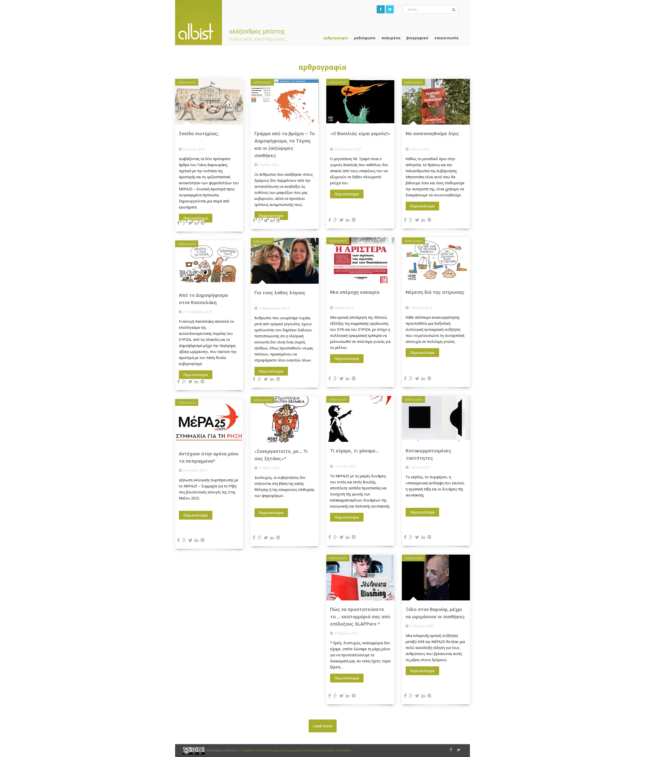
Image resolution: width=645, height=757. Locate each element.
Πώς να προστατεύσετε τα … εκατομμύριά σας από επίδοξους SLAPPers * (360, 616)
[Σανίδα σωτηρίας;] (209, 101)
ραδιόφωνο (364, 37)
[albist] (198, 21)
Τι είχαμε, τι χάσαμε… (354, 451)
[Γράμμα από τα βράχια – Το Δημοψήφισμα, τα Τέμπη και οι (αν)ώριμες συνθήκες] (285, 101)
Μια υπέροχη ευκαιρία (354, 292)
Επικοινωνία (446, 37)
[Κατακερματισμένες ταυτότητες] (436, 418)
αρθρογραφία (335, 37)
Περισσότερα (347, 194)
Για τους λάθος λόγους (279, 293)
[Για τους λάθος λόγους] (285, 260)
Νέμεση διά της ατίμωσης (435, 292)
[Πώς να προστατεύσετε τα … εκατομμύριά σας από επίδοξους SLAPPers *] (360, 577)
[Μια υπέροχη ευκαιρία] (360, 260)
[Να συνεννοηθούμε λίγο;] (436, 101)
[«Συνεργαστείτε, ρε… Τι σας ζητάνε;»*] (285, 419)
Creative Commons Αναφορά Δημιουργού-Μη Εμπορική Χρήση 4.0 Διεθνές (296, 750)
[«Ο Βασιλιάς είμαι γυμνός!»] (360, 101)
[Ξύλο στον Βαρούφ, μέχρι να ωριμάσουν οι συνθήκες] (436, 577)
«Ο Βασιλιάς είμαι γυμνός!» (360, 133)
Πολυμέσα (390, 37)
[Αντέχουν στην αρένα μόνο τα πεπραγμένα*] (209, 421)
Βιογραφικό (417, 37)
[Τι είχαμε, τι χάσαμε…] (360, 418)
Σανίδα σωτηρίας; (199, 133)
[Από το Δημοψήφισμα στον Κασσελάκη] (209, 263)
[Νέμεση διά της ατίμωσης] (436, 260)
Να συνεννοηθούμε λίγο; (432, 133)
